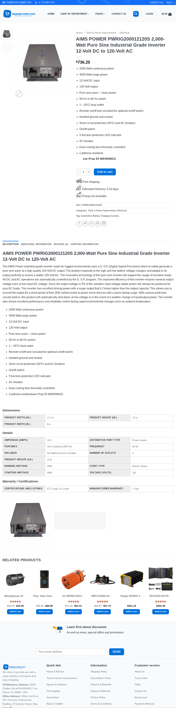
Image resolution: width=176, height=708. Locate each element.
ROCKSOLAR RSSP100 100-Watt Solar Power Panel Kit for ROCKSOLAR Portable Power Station (161, 596)
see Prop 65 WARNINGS (99, 158)
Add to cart (104, 171)
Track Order (141, 685)
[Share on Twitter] (85, 224)
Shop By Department (73, 14)
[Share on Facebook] (79, 224)
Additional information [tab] (36, 244)
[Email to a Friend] (91, 224)
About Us (140, 679)
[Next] (65, 63)
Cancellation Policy (101, 685)
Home (51, 14)
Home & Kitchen (55, 679)
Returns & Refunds (101, 691)
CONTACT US (156, 2)
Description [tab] (10, 244)
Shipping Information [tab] (84, 244)
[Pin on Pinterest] (98, 224)
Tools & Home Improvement (101, 32)
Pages (99, 14)
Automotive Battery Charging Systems (100, 216)
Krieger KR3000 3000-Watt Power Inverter (131, 596)
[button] (136, 14)
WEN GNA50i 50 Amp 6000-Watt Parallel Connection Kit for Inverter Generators (102, 596)
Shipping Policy (99, 679)
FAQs (169, 2)
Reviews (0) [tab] (61, 244)
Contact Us (119, 14)
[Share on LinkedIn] (104, 224)
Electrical (124, 32)
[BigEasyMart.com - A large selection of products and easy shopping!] (19, 14)
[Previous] (20, 63)
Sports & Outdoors (57, 691)
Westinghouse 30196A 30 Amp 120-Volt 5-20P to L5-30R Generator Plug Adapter (15, 596)
